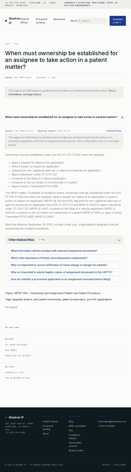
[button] (64, 117)
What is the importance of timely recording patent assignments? (49, 258)
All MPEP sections (16, 345)
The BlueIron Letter (17, 378)
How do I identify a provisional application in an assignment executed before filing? (61, 279)
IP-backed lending (48, 427)
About (73, 20)
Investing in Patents (18, 356)
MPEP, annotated (77, 426)
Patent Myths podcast (75, 444)
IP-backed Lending (41, 21)
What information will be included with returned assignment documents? (54, 250)
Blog (71, 421)
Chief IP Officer (24, 21)
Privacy (106, 465)
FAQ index (11, 350)
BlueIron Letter (76, 450)
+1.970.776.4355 (106, 426)
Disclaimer (120, 465)
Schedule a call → (118, 21)
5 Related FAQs (114, 130)
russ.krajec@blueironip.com (112, 421)
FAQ (16, 43)
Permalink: (11, 307)
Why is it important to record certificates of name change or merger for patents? (59, 265)
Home (7, 43)
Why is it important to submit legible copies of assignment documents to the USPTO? (61, 272)
